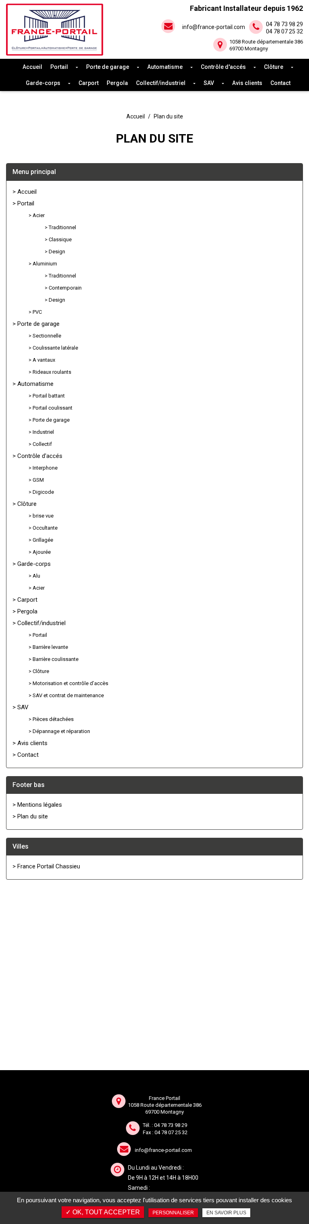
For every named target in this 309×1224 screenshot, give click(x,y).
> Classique (58, 239)
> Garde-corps (31, 563)
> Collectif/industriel (39, 623)
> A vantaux (42, 360)
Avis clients (247, 83)
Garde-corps (43, 83)
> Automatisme (33, 383)
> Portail (23, 203)
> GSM (36, 480)
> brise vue (41, 516)
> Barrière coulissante (53, 659)
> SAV (20, 707)
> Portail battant (47, 396)
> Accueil (24, 191)
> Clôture (24, 503)
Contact (280, 83)
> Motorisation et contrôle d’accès (68, 683)
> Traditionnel (60, 227)
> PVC (35, 312)
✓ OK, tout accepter (103, 1212)
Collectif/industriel (160, 83)
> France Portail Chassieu (46, 866)
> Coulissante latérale (53, 348)
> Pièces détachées (51, 719)
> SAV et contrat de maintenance (66, 695)
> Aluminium (43, 264)
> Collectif (40, 444)
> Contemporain (63, 288)
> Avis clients (29, 743)
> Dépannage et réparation (59, 731)
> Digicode (41, 492)
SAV (209, 83)
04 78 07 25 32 (170, 1132)
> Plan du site (30, 816)
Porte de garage (107, 67)
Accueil (32, 67)
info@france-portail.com (213, 27)
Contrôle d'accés (223, 67)
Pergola (117, 83)
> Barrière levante (48, 647)
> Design (55, 252)
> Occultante (43, 528)
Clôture (273, 67)
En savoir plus (226, 1213)
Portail (59, 67)
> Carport (24, 599)
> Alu (34, 576)
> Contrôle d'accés (37, 456)
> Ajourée (40, 552)
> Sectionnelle (45, 336)
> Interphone (43, 468)
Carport (88, 83)
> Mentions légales (37, 804)
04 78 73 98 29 (170, 1125)
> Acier (37, 215)
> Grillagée (41, 540)
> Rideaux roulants (50, 372)
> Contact (25, 754)
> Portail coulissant (50, 408)
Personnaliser (173, 1213)
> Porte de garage (36, 323)
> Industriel (41, 432)
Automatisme (165, 67)
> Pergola (24, 611)
